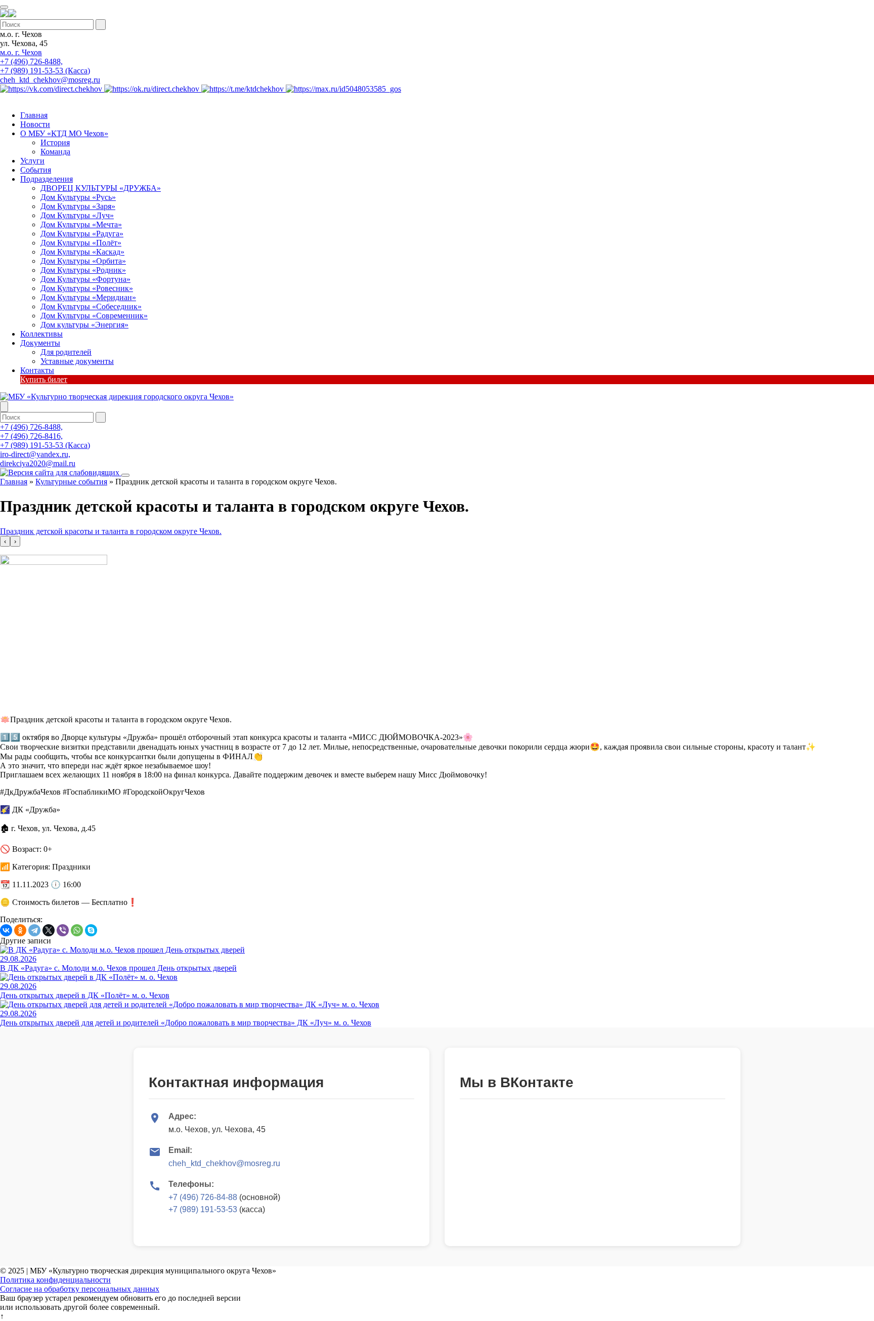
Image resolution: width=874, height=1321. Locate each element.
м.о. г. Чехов (21, 52)
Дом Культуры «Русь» (78, 197)
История (55, 142)
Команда (55, 151)
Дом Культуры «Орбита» (83, 261)
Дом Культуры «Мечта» (81, 224)
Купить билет (43, 379)
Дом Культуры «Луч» (77, 215)
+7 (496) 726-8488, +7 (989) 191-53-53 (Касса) (45, 66)
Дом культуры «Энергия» (84, 324)
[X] (48, 930)
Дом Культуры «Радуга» (81, 233)
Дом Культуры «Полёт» (80, 242)
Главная (34, 115)
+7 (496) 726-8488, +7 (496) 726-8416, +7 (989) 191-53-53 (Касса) (45, 436)
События (35, 170)
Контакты (37, 370)
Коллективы (41, 333)
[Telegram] (34, 930)
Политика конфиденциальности (55, 1279)
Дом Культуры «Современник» (94, 315)
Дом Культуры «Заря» (77, 206)
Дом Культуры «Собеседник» (91, 306)
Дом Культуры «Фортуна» (85, 279)
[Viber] (63, 930)
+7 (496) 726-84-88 (202, 1197)
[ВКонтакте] (6, 930)
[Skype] (91, 930)
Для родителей (66, 352)
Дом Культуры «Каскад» (82, 251)
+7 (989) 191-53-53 (202, 1209)
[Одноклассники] (20, 930)
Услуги (32, 160)
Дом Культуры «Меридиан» (88, 297)
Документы (40, 343)
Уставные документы (77, 361)
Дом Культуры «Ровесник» (86, 288)
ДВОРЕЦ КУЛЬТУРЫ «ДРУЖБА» (100, 188)
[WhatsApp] (77, 930)
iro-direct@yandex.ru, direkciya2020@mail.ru (37, 459)
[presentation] (5, 541)
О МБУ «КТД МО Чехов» (64, 133)
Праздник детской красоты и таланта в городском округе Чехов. (111, 531)
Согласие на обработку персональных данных (79, 1289)
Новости (35, 124)
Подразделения (46, 179)
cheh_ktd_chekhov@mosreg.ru (50, 79)
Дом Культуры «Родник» (83, 270)
